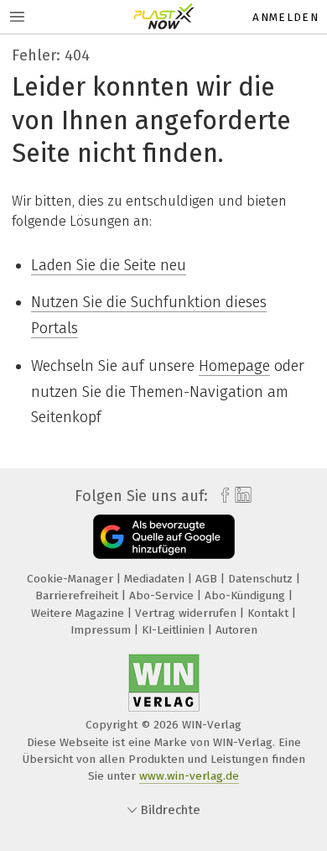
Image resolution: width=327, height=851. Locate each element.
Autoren (236, 630)
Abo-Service (163, 595)
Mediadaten (156, 579)
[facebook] (221, 496)
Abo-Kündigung (246, 595)
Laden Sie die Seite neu (108, 265)
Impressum (102, 630)
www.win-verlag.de (189, 776)
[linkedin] (241, 495)
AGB (208, 579)
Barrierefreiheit (78, 595)
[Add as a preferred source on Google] (164, 536)
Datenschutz (262, 579)
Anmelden (285, 17)
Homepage (234, 366)
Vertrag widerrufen (187, 613)
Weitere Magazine (79, 613)
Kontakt (269, 613)
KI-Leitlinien (175, 630)
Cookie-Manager (72, 579)
